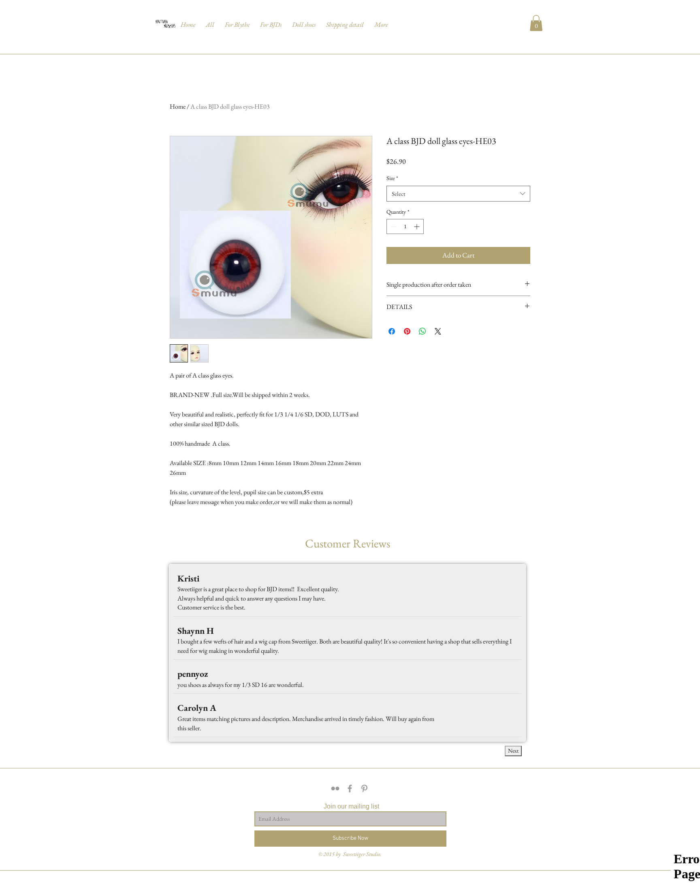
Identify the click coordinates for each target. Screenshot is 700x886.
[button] (210, 21)
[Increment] (417, 226)
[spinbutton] (405, 226)
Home (178, 106)
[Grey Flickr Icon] (335, 788)
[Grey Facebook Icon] (350, 788)
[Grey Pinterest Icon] (364, 788)
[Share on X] (438, 331)
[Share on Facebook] (392, 331)
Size (392, 178)
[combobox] (458, 194)
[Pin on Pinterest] (407, 331)
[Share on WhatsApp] (422, 331)
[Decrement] (393, 226)
